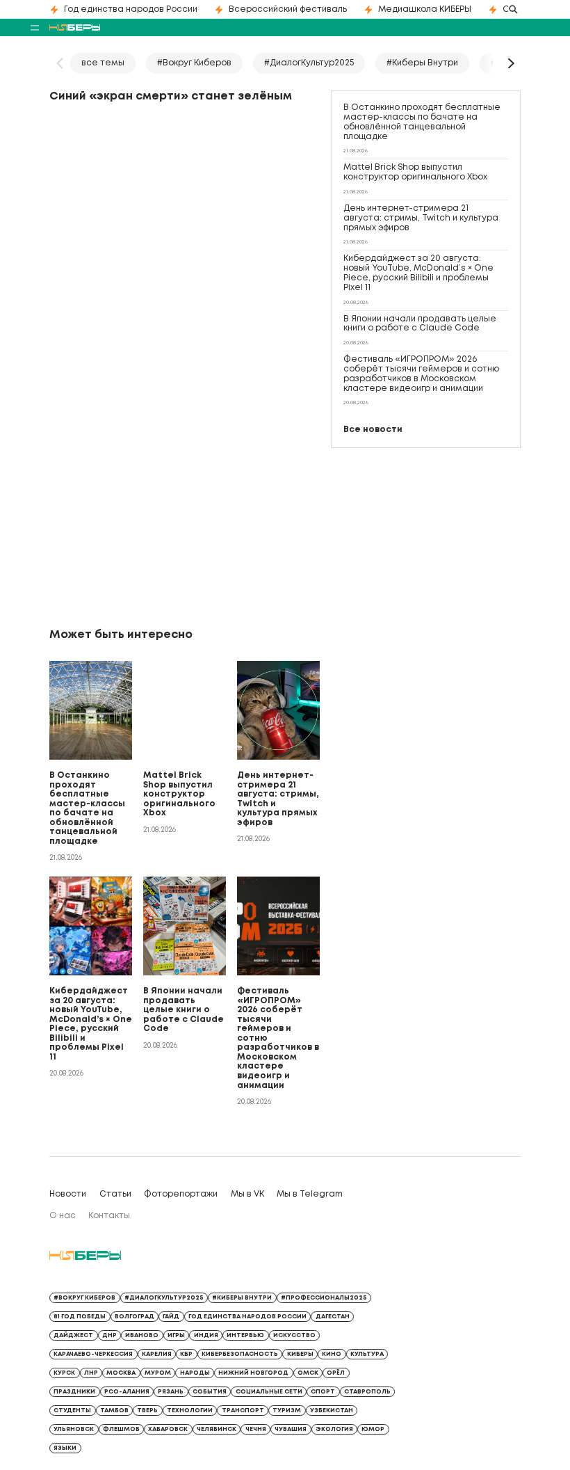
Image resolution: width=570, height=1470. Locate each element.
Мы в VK (247, 1194)
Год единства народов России (130, 9)
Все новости (372, 429)
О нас (62, 1216)
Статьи (115, 1194)
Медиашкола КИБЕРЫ (424, 9)
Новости (67, 1194)
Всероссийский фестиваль (288, 9)
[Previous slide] (59, 63)
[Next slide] (510, 63)
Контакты (109, 1216)
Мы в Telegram (310, 1194)
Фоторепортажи (181, 1194)
